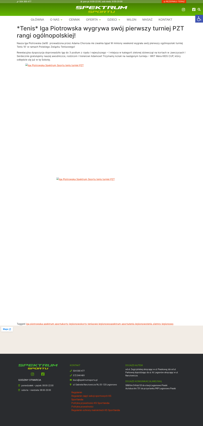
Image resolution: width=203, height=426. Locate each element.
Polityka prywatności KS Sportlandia (90, 403)
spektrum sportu (119, 323)
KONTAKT (165, 19)
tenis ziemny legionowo (160, 323)
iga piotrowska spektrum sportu (44, 323)
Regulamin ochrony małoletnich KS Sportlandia (95, 410)
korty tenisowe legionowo (95, 323)
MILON (131, 19)
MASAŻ (147, 19)
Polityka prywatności (82, 406)
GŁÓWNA (37, 19)
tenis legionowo (138, 323)
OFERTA (92, 19)
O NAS (54, 19)
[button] (199, 19)
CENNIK (74, 19)
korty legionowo (71, 323)
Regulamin (76, 392)
